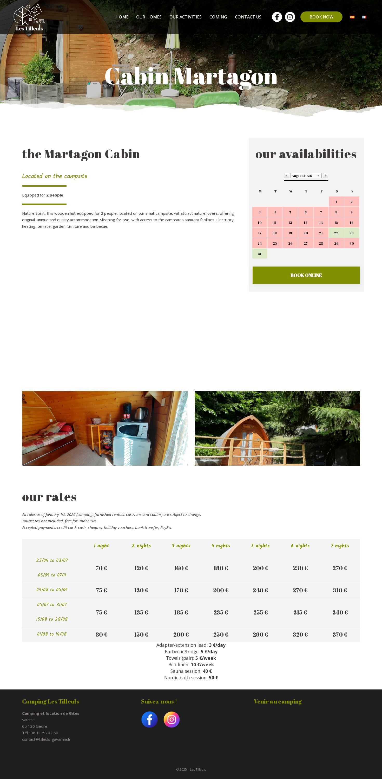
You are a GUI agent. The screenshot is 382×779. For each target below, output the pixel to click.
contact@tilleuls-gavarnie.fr (46, 739)
